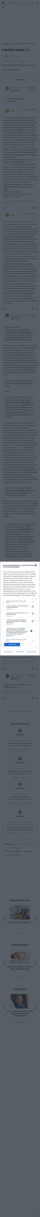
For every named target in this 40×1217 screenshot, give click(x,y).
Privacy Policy (31, 652)
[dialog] (20, 609)
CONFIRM (12, 644)
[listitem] (20, 601)
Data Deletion (8, 652)
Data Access (20, 652)
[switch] (32, 606)
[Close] (36, 565)
